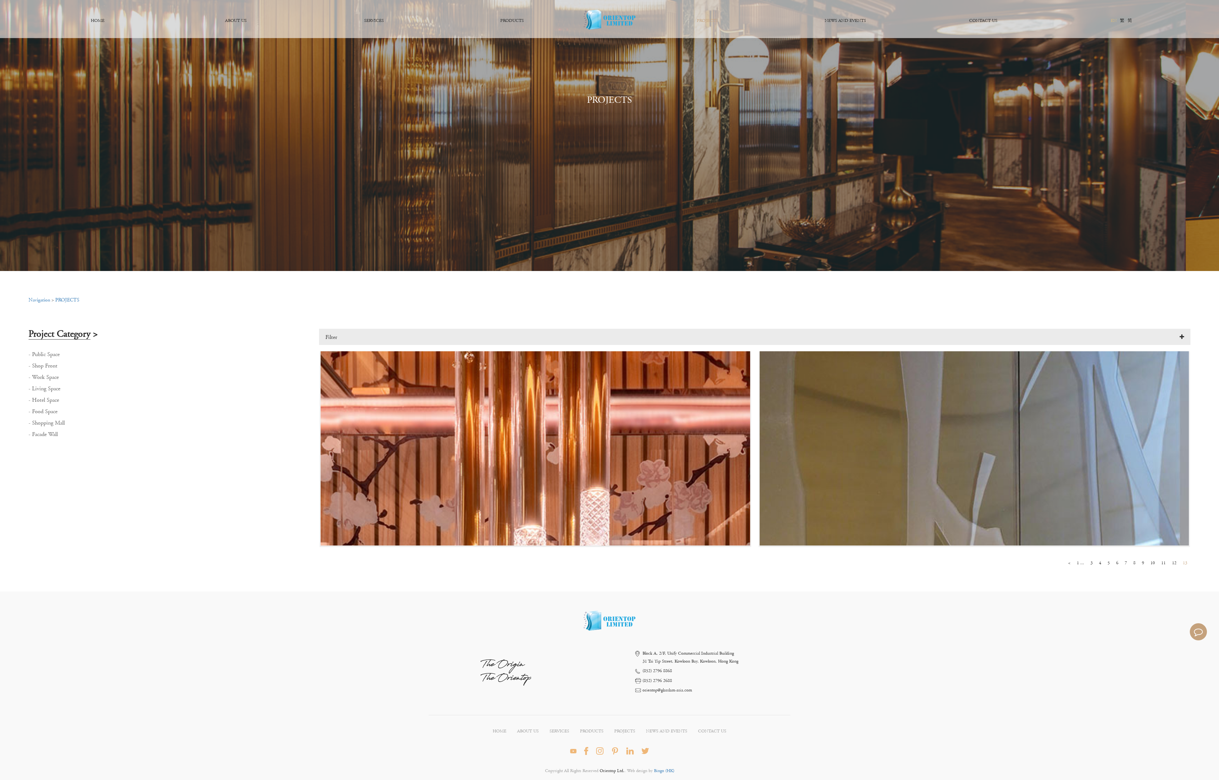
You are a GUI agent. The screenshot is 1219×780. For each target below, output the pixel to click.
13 (1185, 562)
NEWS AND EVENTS (845, 20)
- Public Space (44, 354)
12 (1174, 562)
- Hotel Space (44, 400)
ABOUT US (236, 20)
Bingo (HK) (663, 770)
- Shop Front (43, 366)
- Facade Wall (43, 434)
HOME (97, 20)
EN (1114, 20)
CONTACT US (983, 20)
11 (1163, 562)
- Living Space (44, 389)
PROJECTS (707, 20)
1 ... (1080, 562)
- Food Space (43, 411)
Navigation (39, 300)
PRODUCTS (512, 20)
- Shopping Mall (47, 423)
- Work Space (44, 377)
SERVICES (374, 20)
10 (1152, 562)
